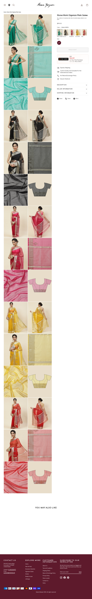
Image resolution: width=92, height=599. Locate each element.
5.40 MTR (59, 43)
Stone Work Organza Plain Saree (14, 12)
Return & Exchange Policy (49, 573)
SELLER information (65, 89)
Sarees (27, 574)
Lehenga (27, 579)
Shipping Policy (46, 570)
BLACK (66, 32)
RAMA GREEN (59, 32)
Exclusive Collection (30, 569)
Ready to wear (29, 576)
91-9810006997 (12, 569)
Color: (63, 27)
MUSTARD (78, 32)
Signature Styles (29, 571)
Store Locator (46, 578)
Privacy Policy (46, 575)
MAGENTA (72, 32)
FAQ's (44, 583)
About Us (45, 565)
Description (61, 85)
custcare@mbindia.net (9, 572)
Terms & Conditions (47, 568)
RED (84, 32)
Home (5, 12)
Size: (58, 39)
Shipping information (65, 93)
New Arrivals (28, 566)
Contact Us (45, 580)
